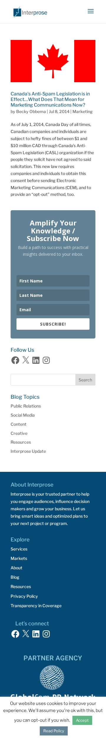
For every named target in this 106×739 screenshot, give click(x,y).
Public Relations (26, 405)
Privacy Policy (24, 596)
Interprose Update (28, 451)
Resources (21, 442)
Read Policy (53, 730)
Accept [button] (82, 720)
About (16, 567)
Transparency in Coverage (36, 605)
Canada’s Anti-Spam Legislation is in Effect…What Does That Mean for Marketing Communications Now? (50, 99)
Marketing (82, 111)
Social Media (23, 415)
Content (18, 424)
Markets (19, 558)
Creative (19, 433)
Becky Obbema (31, 111)
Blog (15, 577)
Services (19, 548)
